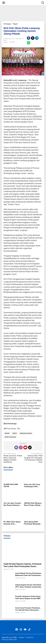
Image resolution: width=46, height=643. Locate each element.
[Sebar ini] (28, 38)
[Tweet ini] (32, 38)
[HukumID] (23, 3)
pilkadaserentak (26, 433)
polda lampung (10, 437)
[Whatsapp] (28, 42)
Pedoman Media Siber (9, 639)
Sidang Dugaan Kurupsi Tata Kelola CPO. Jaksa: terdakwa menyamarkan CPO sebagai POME (28, 586)
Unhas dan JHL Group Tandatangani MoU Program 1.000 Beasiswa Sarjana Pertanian (33, 486)
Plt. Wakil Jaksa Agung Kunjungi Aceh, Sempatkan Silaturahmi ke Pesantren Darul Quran (12, 523)
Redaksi (21, 637)
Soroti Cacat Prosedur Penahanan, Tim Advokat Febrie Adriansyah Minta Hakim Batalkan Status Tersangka (27, 609)
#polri (15, 433)
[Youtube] (25, 447)
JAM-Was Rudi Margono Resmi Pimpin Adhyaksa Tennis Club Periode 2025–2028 (33, 504)
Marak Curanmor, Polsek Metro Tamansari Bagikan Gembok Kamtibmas (13, 458)
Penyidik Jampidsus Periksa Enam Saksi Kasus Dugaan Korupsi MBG (28, 597)
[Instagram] (21, 447)
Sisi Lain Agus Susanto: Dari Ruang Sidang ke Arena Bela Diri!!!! (12, 504)
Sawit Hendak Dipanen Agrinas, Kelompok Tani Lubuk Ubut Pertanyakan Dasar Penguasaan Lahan (22, 565)
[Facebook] (16, 447)
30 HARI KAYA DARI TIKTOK (11, 485)
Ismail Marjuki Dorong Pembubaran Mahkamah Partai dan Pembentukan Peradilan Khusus (28, 574)
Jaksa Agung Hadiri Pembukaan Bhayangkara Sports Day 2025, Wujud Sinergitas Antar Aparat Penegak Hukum (33, 523)
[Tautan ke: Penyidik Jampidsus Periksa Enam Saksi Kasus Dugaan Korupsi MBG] (8, 600)
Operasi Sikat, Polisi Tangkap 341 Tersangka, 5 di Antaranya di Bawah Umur (33, 458)
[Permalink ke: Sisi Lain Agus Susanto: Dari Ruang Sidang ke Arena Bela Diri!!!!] (13, 496)
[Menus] (4, 2)
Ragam (6, 42)
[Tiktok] (30, 447)
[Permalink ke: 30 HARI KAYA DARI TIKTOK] (13, 477)
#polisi (7, 433)
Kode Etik (29, 637)
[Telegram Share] (37, 38)
